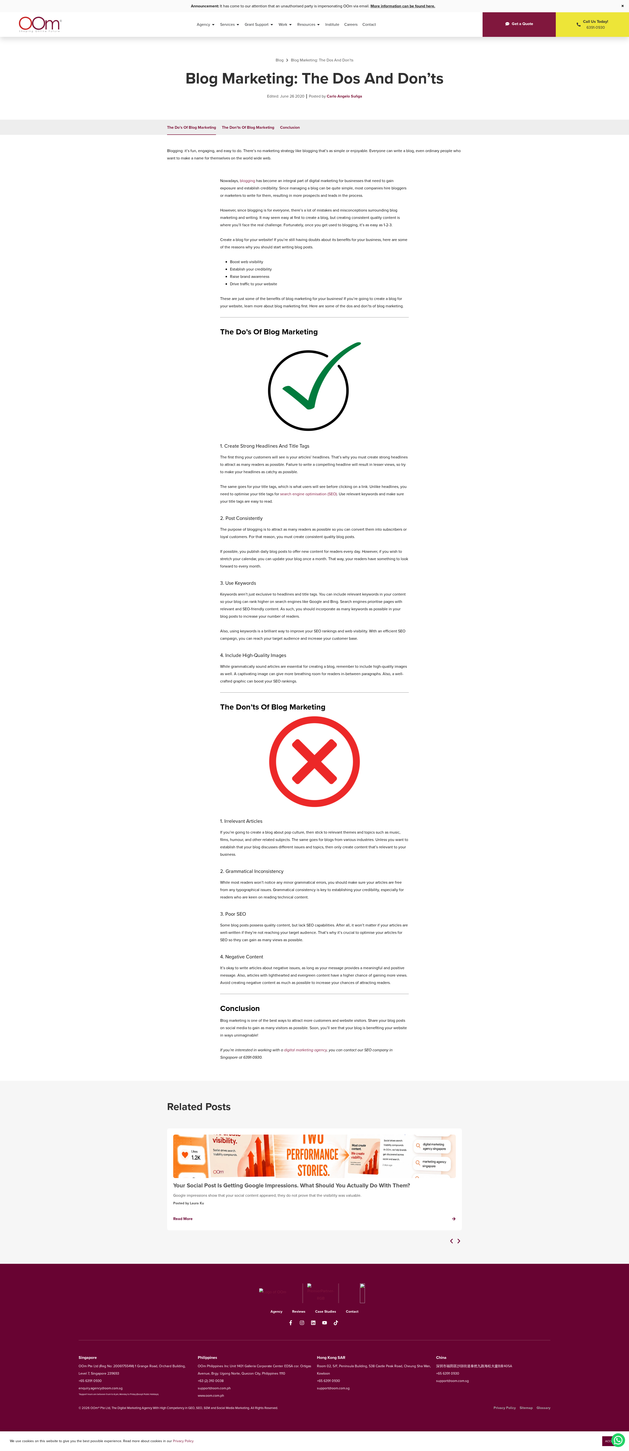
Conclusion (290, 127)
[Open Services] (238, 25)
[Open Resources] (318, 25)
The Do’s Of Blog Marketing (191, 127)
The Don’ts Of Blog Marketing (248, 127)
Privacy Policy (183, 1441)
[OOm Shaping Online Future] (40, 24)
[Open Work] (290, 25)
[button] (451, 1241)
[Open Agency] (213, 25)
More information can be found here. (403, 6)
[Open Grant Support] (272, 25)
